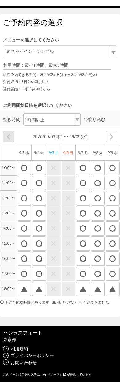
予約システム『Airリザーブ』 (42, 374)
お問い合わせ (24, 362)
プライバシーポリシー (32, 355)
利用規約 (19, 348)
